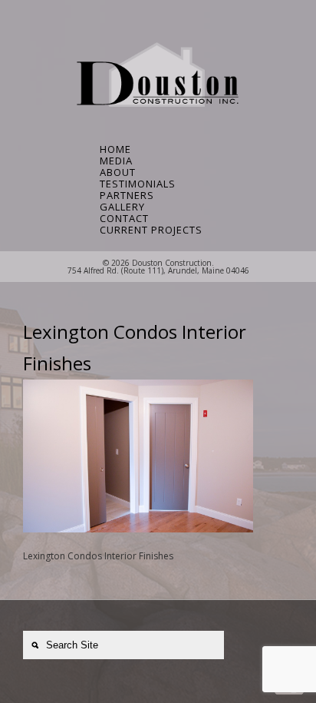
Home (115, 149)
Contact (124, 218)
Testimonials (138, 184)
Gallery (122, 207)
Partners (127, 195)
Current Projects (149, 230)
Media (116, 161)
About (118, 172)
